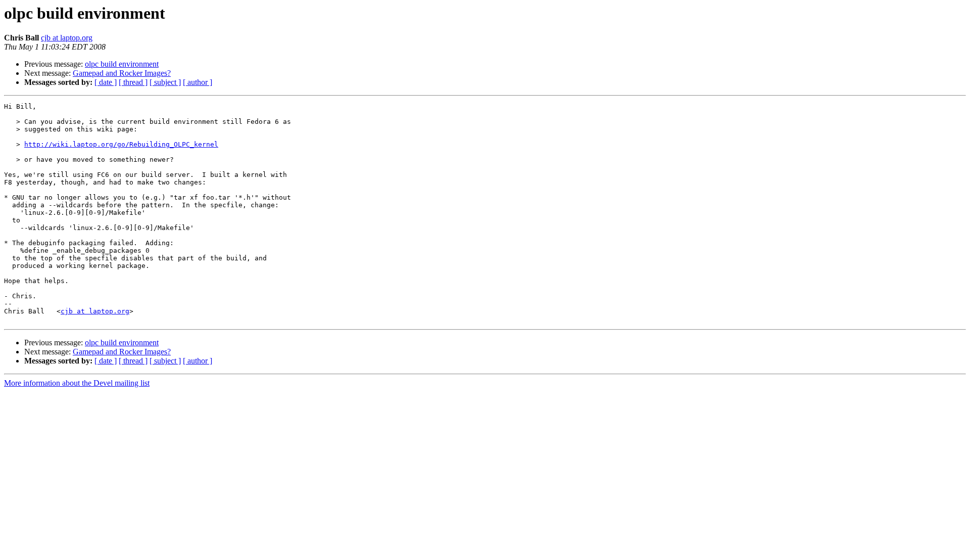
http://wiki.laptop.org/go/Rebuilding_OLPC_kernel (121, 144)
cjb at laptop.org (66, 37)
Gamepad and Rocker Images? (122, 73)
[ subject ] (165, 82)
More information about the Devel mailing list (77, 383)
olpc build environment (122, 64)
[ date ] (105, 82)
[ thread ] (133, 82)
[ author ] (197, 82)
